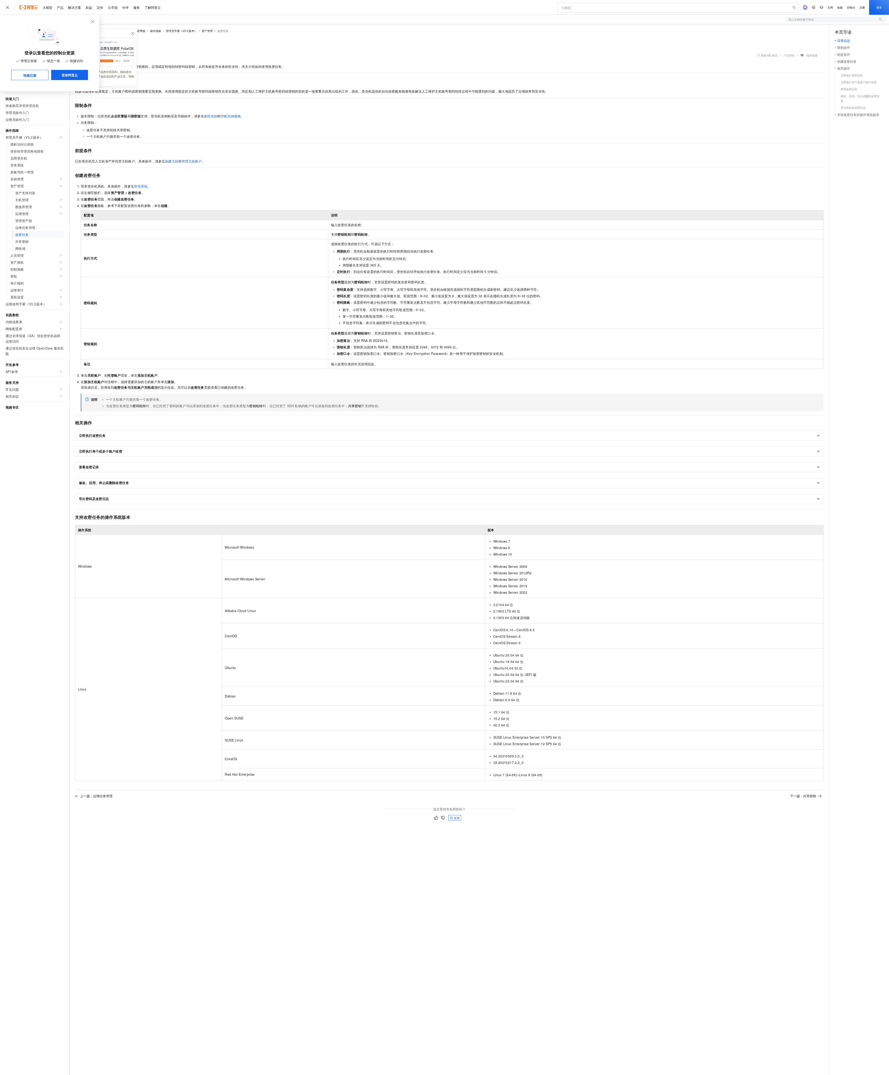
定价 (100, 7)
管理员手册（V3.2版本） (181, 31)
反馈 (457, 818)
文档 (830, 7)
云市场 (113, 7)
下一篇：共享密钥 (803, 796)
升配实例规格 (231, 116)
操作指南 (155, 31)
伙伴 (125, 7)
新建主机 (171, 161)
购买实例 (211, 116)
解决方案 (74, 7)
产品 (60, 7)
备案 (840, 7)
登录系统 (140, 186)
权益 (89, 7)
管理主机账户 (192, 161)
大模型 (47, 7)
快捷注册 (29, 75)
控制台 (851, 7)
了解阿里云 (152, 7)
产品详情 (789, 55)
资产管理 (207, 31)
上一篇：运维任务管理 (96, 796)
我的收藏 (811, 55)
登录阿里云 (70, 75)
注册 (862, 7)
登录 (879, 7)
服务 (136, 7)
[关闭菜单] (7, 7)
